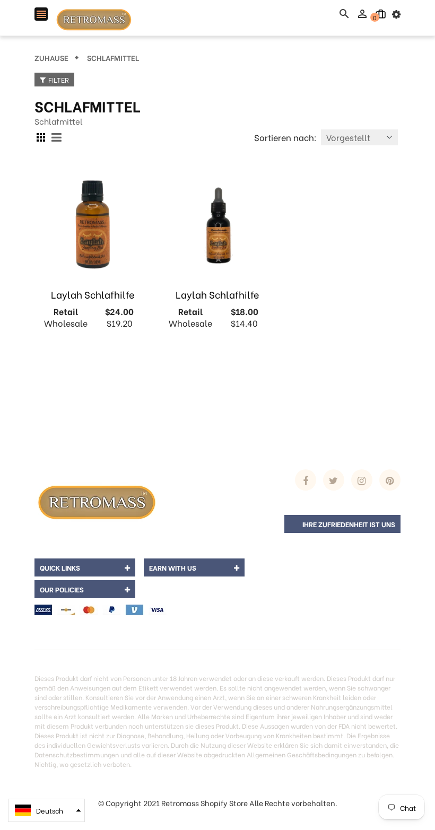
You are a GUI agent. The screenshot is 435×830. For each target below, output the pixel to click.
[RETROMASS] (95, 500)
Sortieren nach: (285, 137)
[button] (46, 810)
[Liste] (57, 137)
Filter (58, 79)
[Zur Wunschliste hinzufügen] (93, 381)
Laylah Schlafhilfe (93, 294)
